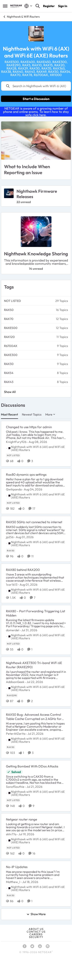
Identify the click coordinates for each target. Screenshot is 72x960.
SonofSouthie (15, 786)
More (48, 414)
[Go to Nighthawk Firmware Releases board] (9, 193)
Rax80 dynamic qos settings (26, 474)
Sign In (62, 6)
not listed (12, 300)
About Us (36, 929)
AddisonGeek (15, 681)
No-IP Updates (16, 867)
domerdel (12, 630)
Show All (10, 391)
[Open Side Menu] (5, 6)
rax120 (9, 336)
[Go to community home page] (16, 6)
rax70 (8, 318)
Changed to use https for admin (29, 427)
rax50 (9, 309)
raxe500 (10, 327)
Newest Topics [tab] (31, 414)
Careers (36, 934)
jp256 (10, 537)
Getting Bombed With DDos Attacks (32, 766)
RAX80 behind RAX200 (23, 570)
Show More (38, 914)
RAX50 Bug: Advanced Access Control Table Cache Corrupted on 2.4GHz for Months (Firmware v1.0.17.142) (33, 716)
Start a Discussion (36, 99)
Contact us (36, 931)
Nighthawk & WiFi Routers (23, 16)
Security (36, 937)
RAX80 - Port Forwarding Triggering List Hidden (35, 613)
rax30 (9, 363)
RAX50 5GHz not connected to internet (34, 522)
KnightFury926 (16, 441)
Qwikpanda (14, 489)
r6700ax (10, 345)
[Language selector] (28, 6)
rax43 (8, 381)
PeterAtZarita (15, 733)
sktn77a (11, 834)
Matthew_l (13, 881)
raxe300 (10, 354)
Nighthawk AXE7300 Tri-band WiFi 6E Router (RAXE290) (34, 665)
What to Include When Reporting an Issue (27, 169)
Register (49, 6)
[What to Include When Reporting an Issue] (36, 140)
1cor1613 (11, 584)
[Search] (37, 6)
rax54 (8, 372)
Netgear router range (21, 819)
